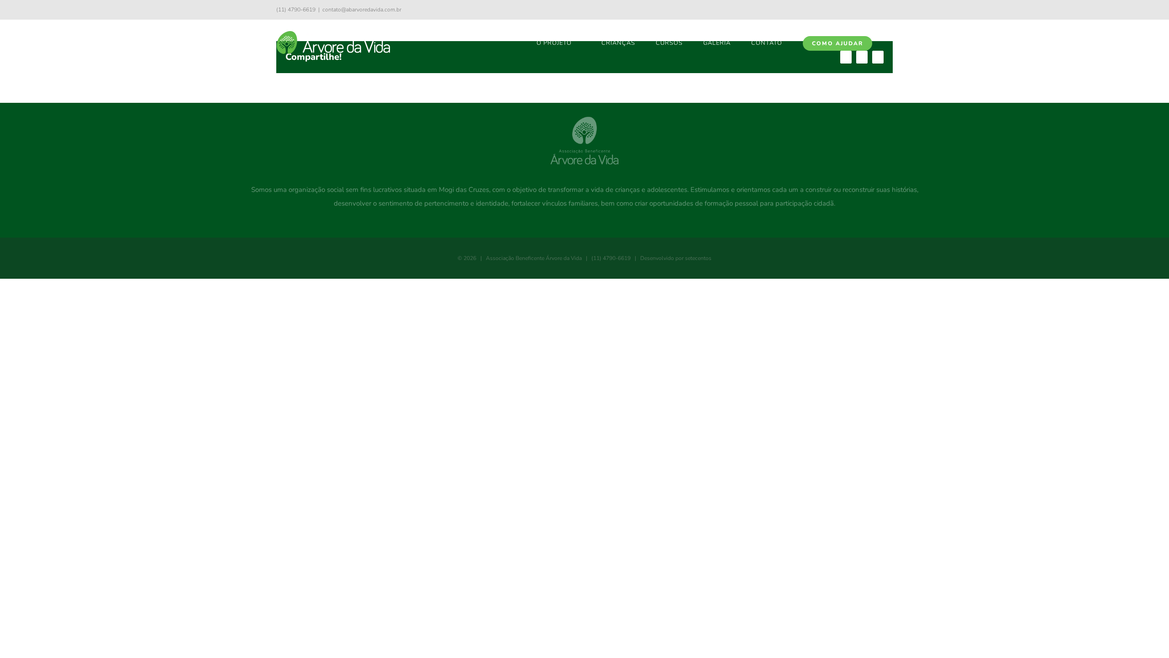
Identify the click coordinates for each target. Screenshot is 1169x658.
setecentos (698, 258)
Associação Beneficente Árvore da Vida (534, 258)
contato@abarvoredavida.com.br (361, 9)
